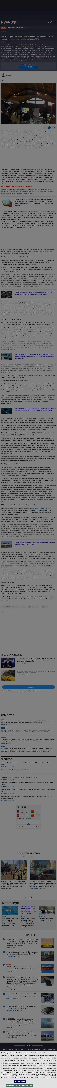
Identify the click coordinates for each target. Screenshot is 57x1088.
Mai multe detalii (11, 1062)
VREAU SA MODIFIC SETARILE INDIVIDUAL (19, 1085)
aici (33, 1072)
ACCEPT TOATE (20, 1081)
